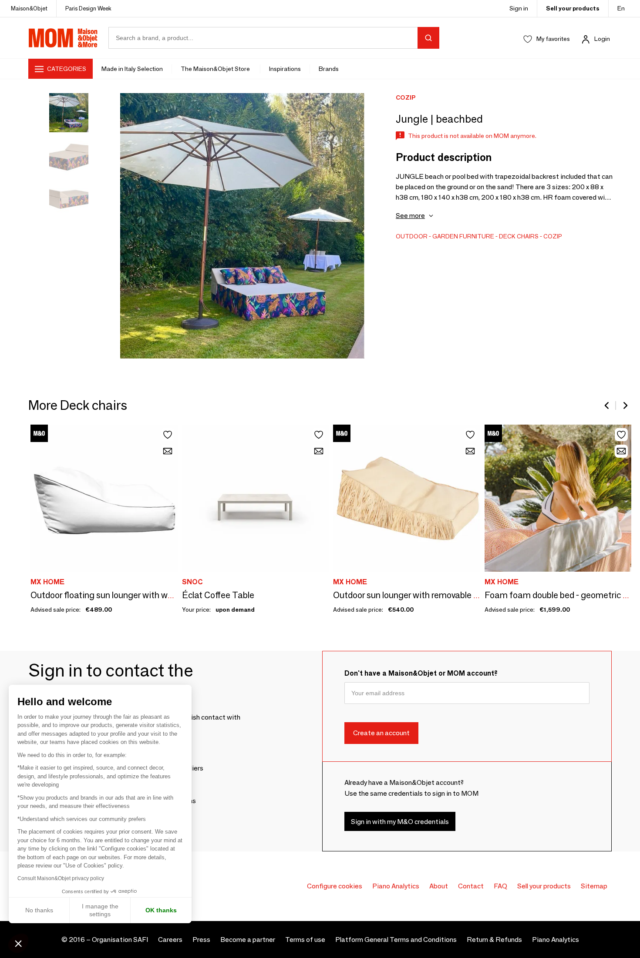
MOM (63, 38)
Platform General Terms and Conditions (396, 939)
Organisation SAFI (120, 939)
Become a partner (247, 939)
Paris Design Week (88, 8)
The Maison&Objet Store (216, 69)
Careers (170, 939)
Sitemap (594, 886)
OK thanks (161, 910)
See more (410, 215)
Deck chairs (519, 236)
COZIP (552, 236)
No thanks (39, 910)
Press (201, 939)
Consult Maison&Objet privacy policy (60, 878)
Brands (329, 69)
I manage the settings (100, 910)
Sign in (518, 8)
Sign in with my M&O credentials (400, 821)
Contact (471, 886)
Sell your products (573, 8)
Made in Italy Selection (132, 69)
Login (602, 39)
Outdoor (412, 236)
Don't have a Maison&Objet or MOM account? (421, 673)
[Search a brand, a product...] (428, 38)
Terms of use (305, 939)
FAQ (500, 886)
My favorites (553, 39)
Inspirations (285, 69)
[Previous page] (607, 405)
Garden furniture (463, 236)
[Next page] (624, 405)
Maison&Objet (29, 8)
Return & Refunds (494, 939)
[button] (18, 943)
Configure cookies (334, 886)
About (438, 886)
